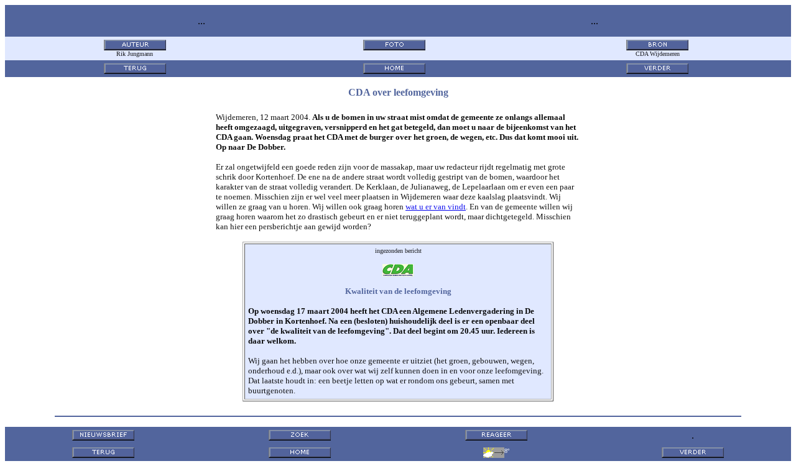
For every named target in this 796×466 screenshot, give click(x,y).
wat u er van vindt (435, 206)
